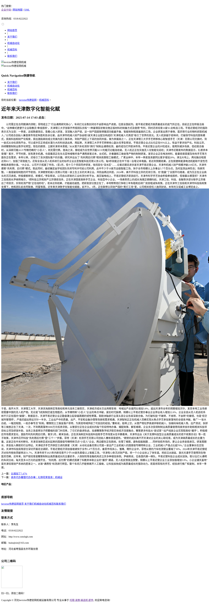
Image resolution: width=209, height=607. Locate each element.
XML (27, 9)
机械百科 (12, 49)
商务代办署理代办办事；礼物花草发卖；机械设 (36, 477)
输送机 (84, 600)
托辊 (72, 600)
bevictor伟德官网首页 (12, 504)
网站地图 (17, 9)
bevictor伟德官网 (28, 100)
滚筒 (77, 600)
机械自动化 (13, 43)
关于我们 (12, 36)
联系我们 (12, 56)
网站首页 (12, 30)
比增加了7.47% (19, 473)
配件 (91, 600)
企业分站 (6, 9)
